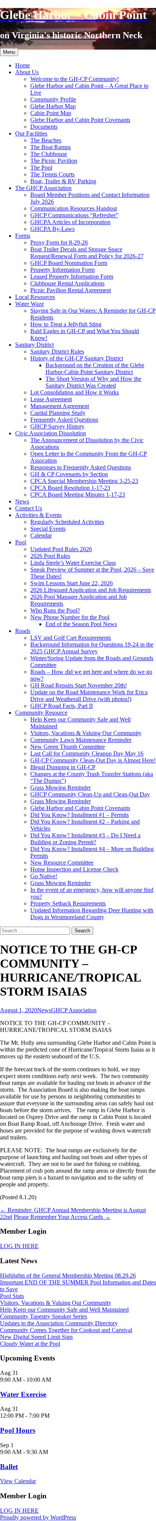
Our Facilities (31, 133)
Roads (22, 631)
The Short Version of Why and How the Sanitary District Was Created (93, 382)
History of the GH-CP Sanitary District (76, 358)
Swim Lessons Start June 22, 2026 (71, 583)
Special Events (48, 528)
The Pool (41, 167)
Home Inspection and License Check (74, 869)
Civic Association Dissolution (50, 433)
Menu (9, 52)
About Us (27, 72)
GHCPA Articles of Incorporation (70, 222)
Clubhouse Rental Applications (67, 283)
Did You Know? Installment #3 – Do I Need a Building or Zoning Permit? (85, 838)
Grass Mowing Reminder (60, 787)
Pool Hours (17, 1430)
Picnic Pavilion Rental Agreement (70, 290)
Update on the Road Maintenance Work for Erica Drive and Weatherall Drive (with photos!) (89, 695)
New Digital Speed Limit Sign (36, 1337)
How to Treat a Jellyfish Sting (65, 324)
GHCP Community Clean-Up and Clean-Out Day (90, 794)
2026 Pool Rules (50, 556)
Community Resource (41, 712)
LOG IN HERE (19, 1246)
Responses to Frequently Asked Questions (80, 467)
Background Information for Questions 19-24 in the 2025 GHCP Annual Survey (91, 648)
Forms (22, 235)
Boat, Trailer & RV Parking (63, 181)
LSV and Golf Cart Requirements (70, 637)
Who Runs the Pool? (55, 610)
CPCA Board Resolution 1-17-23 (70, 488)
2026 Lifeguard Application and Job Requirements (90, 590)
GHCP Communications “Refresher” (74, 215)
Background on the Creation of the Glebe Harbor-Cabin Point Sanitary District (94, 368)
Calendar (41, 535)
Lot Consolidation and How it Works (74, 392)
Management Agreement (59, 406)
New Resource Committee (62, 862)
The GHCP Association (43, 188)
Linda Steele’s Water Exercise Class (73, 562)
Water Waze (29, 304)
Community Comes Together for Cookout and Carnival (66, 1330)
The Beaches (45, 140)
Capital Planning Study (58, 413)
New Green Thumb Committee (67, 746)
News (22, 501)
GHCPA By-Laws (52, 229)
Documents (44, 126)
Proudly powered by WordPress (38, 1517)
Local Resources (35, 297)
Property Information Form (62, 269)
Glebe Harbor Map (53, 106)
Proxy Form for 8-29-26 (59, 242)
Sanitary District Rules (57, 351)
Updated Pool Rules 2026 (61, 549)
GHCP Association (74, 1010)
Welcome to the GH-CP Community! (74, 79)
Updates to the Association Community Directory (59, 1323)
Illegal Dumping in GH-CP (62, 767)
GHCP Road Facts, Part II (61, 706)
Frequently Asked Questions (64, 419)
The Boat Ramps (50, 147)
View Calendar (18, 1481)
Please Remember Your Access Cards (62, 1217)
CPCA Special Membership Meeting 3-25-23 (84, 481)
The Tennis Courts (52, 174)
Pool (20, 542)
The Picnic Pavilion (53, 160)
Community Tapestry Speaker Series (43, 1316)
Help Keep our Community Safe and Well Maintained (64, 1309)
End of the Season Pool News (81, 624)
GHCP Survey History (57, 426)
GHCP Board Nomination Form (68, 263)
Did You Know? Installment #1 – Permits (79, 815)
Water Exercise (23, 1394)
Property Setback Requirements (68, 903)
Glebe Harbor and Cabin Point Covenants (80, 120)
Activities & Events (38, 515)
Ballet (9, 1467)
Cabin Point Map (50, 113)
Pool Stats (12, 1296)
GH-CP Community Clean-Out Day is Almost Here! (93, 760)
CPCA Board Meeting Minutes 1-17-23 (77, 494)
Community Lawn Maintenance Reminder (80, 740)
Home (22, 65)
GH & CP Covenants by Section (69, 474)
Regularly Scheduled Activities (67, 522)
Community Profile (53, 99)
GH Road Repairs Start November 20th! (78, 685)
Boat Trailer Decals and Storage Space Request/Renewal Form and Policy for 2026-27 (87, 252)
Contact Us (28, 508)
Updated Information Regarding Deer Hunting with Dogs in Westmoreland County (91, 913)
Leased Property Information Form (71, 276)
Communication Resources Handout (73, 208)
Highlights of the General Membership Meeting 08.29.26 (68, 1275)
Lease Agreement (51, 399)
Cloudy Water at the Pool (30, 1343)
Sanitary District (34, 344)
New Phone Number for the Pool (69, 617)
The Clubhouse (48, 154)
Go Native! (43, 876)
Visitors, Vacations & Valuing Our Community (86, 733)
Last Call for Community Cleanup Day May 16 (87, 753)
